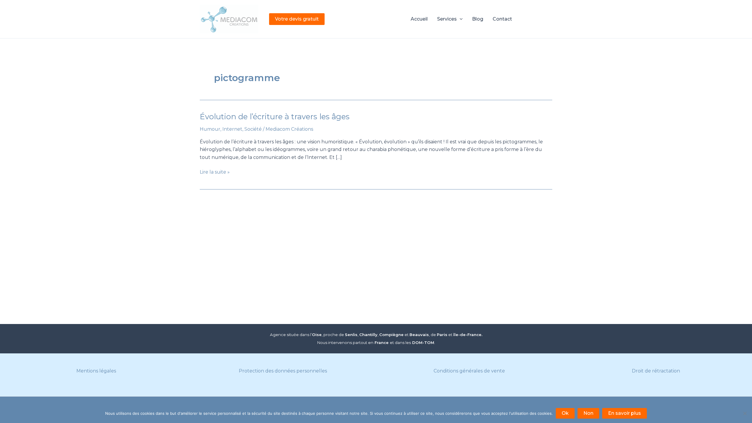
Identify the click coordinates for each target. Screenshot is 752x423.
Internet (232, 129)
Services (447, 19)
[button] (297, 19)
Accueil (419, 19)
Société (253, 129)
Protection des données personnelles (283, 371)
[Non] (745, 413)
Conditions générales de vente (469, 371)
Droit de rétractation (656, 371)
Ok (565, 413)
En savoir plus (624, 413)
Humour (210, 129)
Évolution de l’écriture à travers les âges (275, 116)
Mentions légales (96, 371)
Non (588, 413)
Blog (477, 19)
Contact (502, 19)
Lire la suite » (215, 172)
